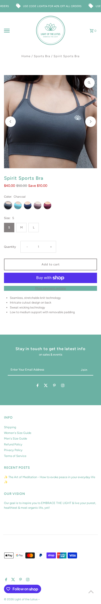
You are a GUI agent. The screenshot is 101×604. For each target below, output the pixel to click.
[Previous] (10, 121)
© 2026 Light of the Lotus (21, 599)
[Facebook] (38, 386)
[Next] (90, 121)
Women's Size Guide (17, 433)
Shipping (10, 427)
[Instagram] (62, 386)
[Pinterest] (54, 386)
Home (26, 56)
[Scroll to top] (91, 591)
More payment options (50, 288)
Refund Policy (13, 444)
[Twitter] (46, 386)
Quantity (10, 246)
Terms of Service (15, 456)
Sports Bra (42, 56)
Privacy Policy (13, 450)
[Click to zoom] (89, 82)
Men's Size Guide (15, 438)
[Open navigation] (18, 30)
